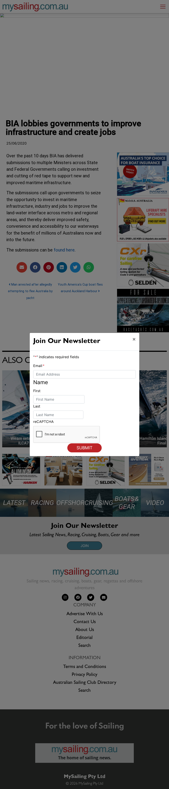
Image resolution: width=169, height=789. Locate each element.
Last (36, 406)
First (36, 391)
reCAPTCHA (43, 421)
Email (38, 365)
